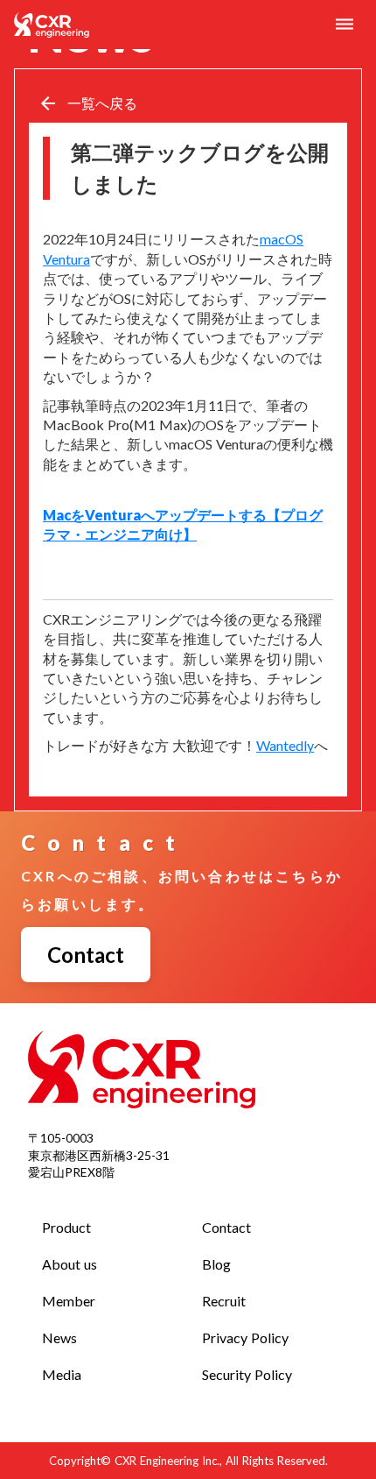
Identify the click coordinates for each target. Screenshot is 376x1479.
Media (61, 1374)
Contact (226, 1227)
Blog (216, 1264)
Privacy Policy (245, 1337)
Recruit (224, 1300)
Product (66, 1227)
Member (68, 1300)
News (59, 1337)
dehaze (344, 24)
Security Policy (247, 1374)
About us (69, 1264)
